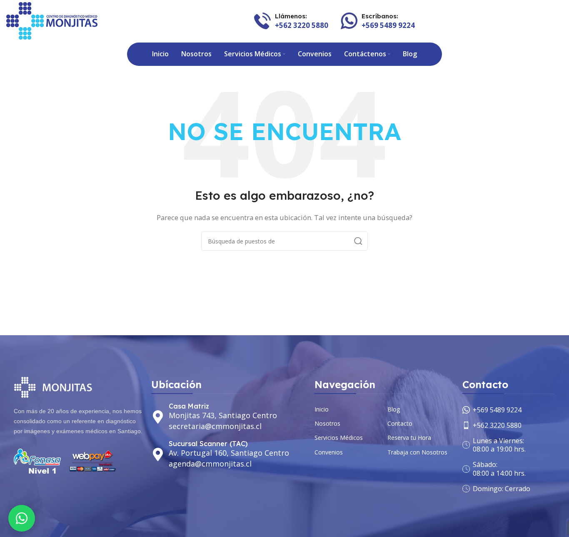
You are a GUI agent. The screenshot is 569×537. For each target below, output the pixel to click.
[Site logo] (52, 20)
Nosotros (327, 423)
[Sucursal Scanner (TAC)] (158, 454)
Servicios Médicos (338, 438)
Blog (393, 409)
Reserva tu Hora (409, 438)
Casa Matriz (189, 406)
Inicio (321, 409)
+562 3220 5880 (497, 425)
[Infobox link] (291, 21)
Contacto (399, 423)
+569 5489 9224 (497, 409)
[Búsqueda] (358, 241)
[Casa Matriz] (158, 417)
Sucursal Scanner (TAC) (208, 443)
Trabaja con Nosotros (417, 452)
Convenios (328, 452)
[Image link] (54, 386)
